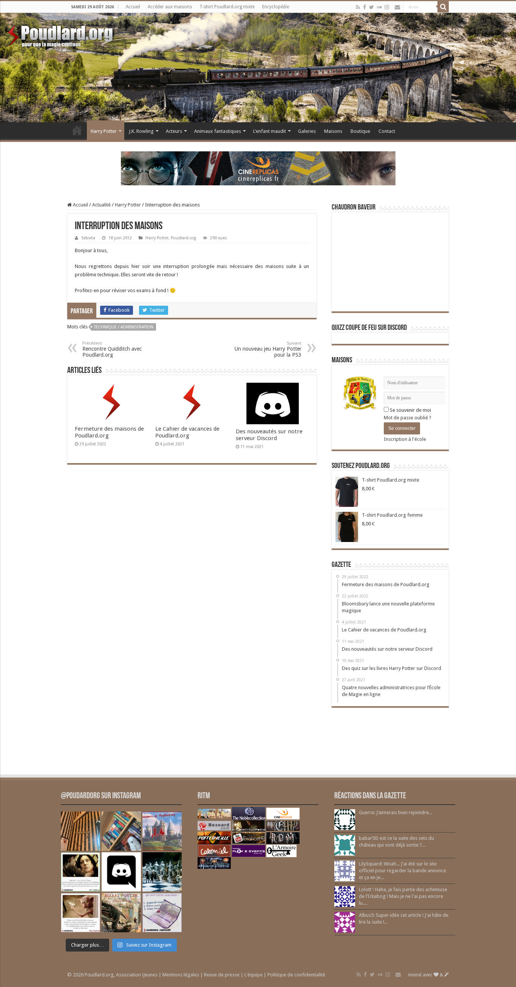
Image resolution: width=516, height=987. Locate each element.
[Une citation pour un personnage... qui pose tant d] (80, 872)
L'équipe (253, 975)
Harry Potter (104, 131)
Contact (387, 131)
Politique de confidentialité (296, 975)
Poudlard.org (183, 238)
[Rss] (358, 7)
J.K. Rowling (141, 131)
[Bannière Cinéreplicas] (258, 168)
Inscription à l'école (405, 439)
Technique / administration (123, 327)
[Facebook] (364, 7)
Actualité (101, 205)
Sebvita (88, 238)
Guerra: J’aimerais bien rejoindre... (395, 812)
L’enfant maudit (269, 131)
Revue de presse (221, 975)
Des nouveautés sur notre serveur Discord (269, 435)
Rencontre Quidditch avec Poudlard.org (112, 349)
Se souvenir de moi (410, 410)
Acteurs (174, 131)
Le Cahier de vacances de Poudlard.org (187, 432)
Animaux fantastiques (217, 131)
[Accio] (443, 6)
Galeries (307, 131)
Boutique (360, 131)
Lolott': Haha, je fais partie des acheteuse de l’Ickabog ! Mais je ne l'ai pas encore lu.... (403, 896)
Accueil (133, 6)
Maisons (333, 131)
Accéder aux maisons (170, 6)
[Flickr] (379, 7)
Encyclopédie (275, 6)
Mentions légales (180, 975)
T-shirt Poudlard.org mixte (227, 6)
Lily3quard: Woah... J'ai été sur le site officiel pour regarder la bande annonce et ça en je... (402, 870)
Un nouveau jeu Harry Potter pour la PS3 (268, 349)
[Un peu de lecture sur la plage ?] (121, 831)
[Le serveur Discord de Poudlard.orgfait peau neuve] (121, 872)
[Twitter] (371, 7)
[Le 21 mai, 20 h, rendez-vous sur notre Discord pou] (121, 912)
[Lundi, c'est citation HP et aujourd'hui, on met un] (80, 912)
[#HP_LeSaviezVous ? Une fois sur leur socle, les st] (162, 872)
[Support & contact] (397, 7)
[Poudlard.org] (61, 34)
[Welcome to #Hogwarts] (80, 831)
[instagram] (387, 7)
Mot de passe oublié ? (407, 417)
